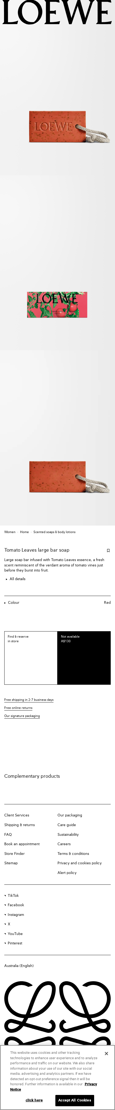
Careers (64, 844)
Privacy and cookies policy (79, 863)
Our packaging (69, 815)
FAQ (8, 835)
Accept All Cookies (74, 1100)
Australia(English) (19, 966)
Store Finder (14, 854)
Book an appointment (22, 844)
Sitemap (11, 863)
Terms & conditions (73, 854)
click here (34, 1100)
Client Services (16, 815)
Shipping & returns (19, 825)
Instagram (16, 915)
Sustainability (68, 835)
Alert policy (66, 873)
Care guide (66, 825)
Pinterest (15, 943)
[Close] (106, 1053)
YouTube (15, 934)
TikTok (13, 896)
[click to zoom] (57, 87)
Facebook (16, 905)
